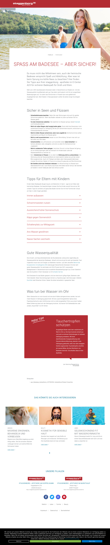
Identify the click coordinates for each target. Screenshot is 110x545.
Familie (50, 55)
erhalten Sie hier (58, 272)
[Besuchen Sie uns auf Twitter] (52, 497)
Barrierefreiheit (65, 510)
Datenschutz (54, 510)
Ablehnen (18, 541)
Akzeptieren (55, 541)
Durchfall (29, 280)
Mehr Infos (92, 541)
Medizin (10, 428)
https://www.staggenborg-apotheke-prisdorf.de (74, 489)
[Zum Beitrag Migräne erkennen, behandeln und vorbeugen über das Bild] (22, 416)
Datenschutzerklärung (72, 539)
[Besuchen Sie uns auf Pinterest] (64, 497)
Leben (76, 428)
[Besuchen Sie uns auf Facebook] (46, 497)
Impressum (43, 510)
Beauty (43, 428)
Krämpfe (77, 122)
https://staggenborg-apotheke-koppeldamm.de (36, 489)
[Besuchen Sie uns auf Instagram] (58, 497)
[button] (105, 422)
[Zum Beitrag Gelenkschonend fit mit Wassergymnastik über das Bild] (88, 416)
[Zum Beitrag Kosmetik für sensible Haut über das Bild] (55, 416)
